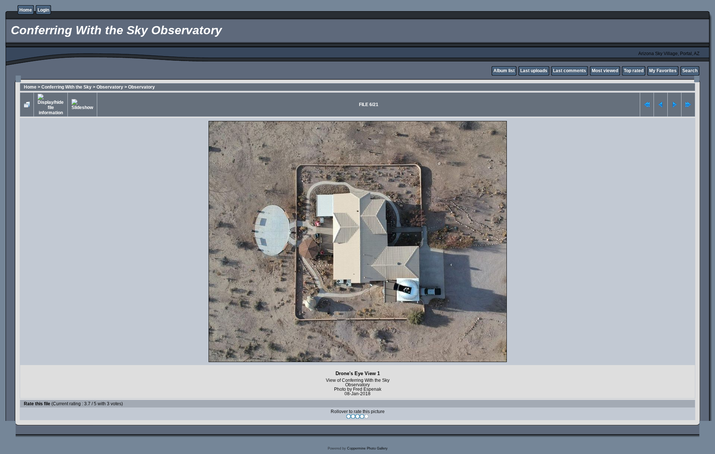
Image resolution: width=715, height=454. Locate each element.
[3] (357, 416)
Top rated (634, 70)
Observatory (109, 87)
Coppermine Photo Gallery (367, 448)
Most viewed (605, 70)
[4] (362, 416)
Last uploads (533, 70)
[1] (348, 416)
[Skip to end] (688, 104)
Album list (504, 70)
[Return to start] (647, 104)
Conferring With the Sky (66, 87)
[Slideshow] (82, 104)
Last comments (569, 70)
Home (25, 10)
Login (43, 10)
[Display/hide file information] (50, 104)
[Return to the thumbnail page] (27, 104)
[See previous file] (660, 104)
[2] (353, 416)
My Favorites (663, 70)
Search (689, 70)
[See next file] (674, 104)
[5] (366, 416)
